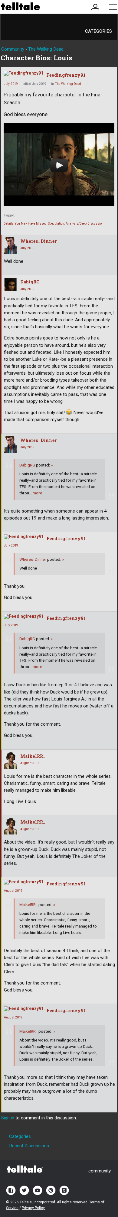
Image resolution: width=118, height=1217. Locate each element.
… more (35, 492)
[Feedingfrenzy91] (23, 73)
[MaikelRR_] (10, 760)
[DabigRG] (10, 284)
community (99, 1171)
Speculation (56, 224)
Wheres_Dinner (38, 241)
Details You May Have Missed (25, 224)
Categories (98, 31)
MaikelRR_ (32, 756)
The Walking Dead (68, 84)
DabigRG (30, 282)
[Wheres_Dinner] (10, 245)
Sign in (7, 1118)
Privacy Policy (33, 1208)
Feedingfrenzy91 (65, 75)
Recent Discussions (29, 1145)
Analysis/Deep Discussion (84, 224)
